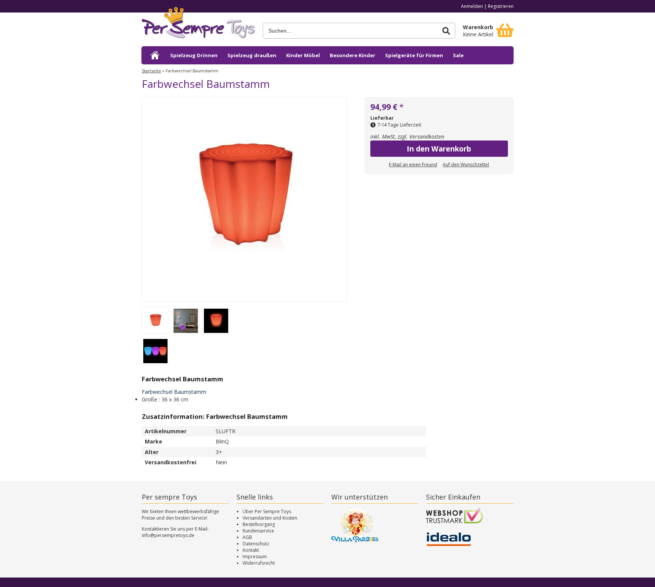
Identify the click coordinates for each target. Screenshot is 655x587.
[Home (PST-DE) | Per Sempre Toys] (155, 55)
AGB (247, 537)
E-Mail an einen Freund (413, 164)
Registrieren (501, 6)
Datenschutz (256, 543)
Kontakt (251, 550)
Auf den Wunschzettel (466, 164)
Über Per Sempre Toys (267, 511)
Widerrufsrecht (259, 563)
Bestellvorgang (259, 524)
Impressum (255, 556)
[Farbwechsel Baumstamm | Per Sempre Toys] (198, 25)
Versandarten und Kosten (270, 518)
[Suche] (446, 31)
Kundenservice (258, 531)
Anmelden (472, 6)
